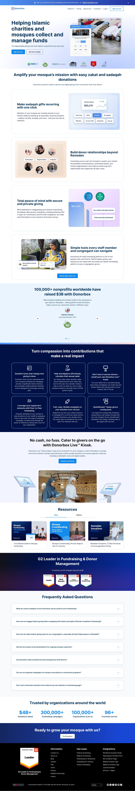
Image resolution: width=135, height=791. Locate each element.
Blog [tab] (56, 515)
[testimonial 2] (67, 338)
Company (97, 9)
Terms (53, 767)
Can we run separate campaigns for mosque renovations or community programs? (48, 672)
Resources (87, 9)
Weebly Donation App (110, 762)
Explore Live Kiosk (67, 461)
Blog (52, 759)
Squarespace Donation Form (113, 756)
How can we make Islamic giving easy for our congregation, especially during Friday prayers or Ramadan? (57, 634)
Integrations (109, 749)
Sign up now (116, 9)
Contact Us (55, 753)
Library (53, 776)
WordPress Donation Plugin (112, 753)
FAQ (52, 765)
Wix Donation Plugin (110, 759)
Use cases (82, 749)
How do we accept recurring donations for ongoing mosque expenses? (44, 647)
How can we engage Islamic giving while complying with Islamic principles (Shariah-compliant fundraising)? (58, 621)
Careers (53, 762)
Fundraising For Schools (85, 762)
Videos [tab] (79, 515)
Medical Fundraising (84, 756)
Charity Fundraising (83, 765)
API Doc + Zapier (109, 770)
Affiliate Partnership (58, 773)
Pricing (78, 9)
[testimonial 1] (65, 338)
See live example (35, 52)
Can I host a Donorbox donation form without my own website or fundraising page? (49, 685)
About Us (54, 756)
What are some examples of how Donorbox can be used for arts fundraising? (46, 609)
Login (105, 9)
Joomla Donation (109, 767)
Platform (71, 9)
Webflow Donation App (111, 765)
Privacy (53, 770)
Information (56, 749)
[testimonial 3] (69, 338)
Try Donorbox (67, 736)
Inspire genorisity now (67, 276)
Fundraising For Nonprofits (86, 759)
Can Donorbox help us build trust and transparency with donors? (41, 660)
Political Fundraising (84, 753)
